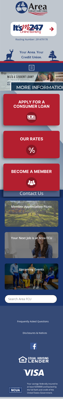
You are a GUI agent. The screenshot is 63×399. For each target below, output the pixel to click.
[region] (31, 81)
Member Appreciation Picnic (31, 207)
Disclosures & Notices (35, 333)
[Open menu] (31, 67)
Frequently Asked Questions (33, 321)
